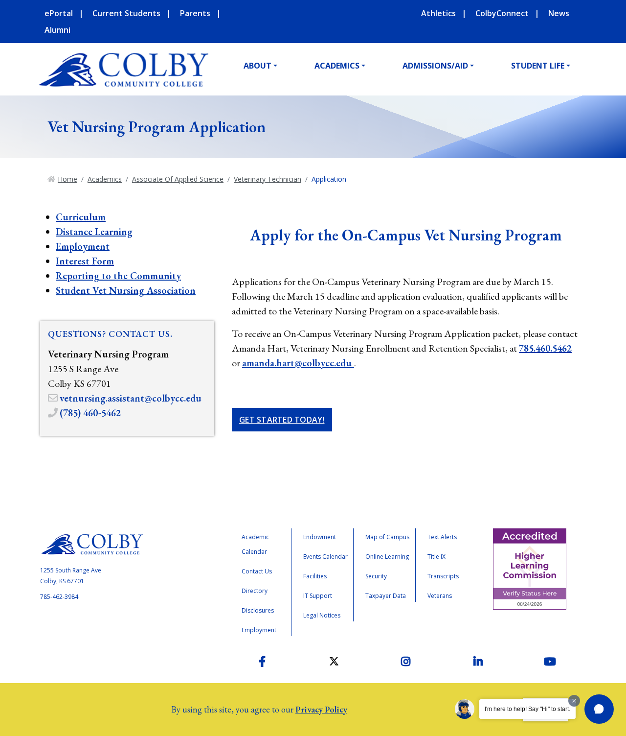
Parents (195, 13)
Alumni (57, 29)
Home (67, 179)
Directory (255, 591)
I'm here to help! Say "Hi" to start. (527, 709)
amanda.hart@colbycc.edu (298, 362)
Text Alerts (442, 537)
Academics (336, 65)
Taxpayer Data (385, 596)
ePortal (59, 13)
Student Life (537, 65)
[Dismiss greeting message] (574, 701)
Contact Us (257, 571)
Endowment (319, 537)
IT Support (317, 596)
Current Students (126, 13)
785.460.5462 (545, 348)
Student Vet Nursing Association (126, 290)
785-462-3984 (59, 597)
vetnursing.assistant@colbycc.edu (130, 398)
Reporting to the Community (118, 275)
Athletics (438, 13)
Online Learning (387, 556)
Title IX (436, 556)
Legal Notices (321, 615)
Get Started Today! (282, 419)
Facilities (315, 576)
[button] (599, 709)
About (257, 65)
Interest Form (85, 261)
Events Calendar (325, 556)
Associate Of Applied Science (178, 179)
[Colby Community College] (122, 70)
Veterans (439, 596)
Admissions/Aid (435, 65)
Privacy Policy (321, 709)
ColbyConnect (502, 13)
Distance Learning (94, 231)
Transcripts (443, 576)
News (558, 13)
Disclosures (258, 610)
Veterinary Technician (267, 179)
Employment (83, 246)
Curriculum (81, 217)
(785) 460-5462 (90, 412)
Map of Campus (387, 537)
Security (376, 576)
